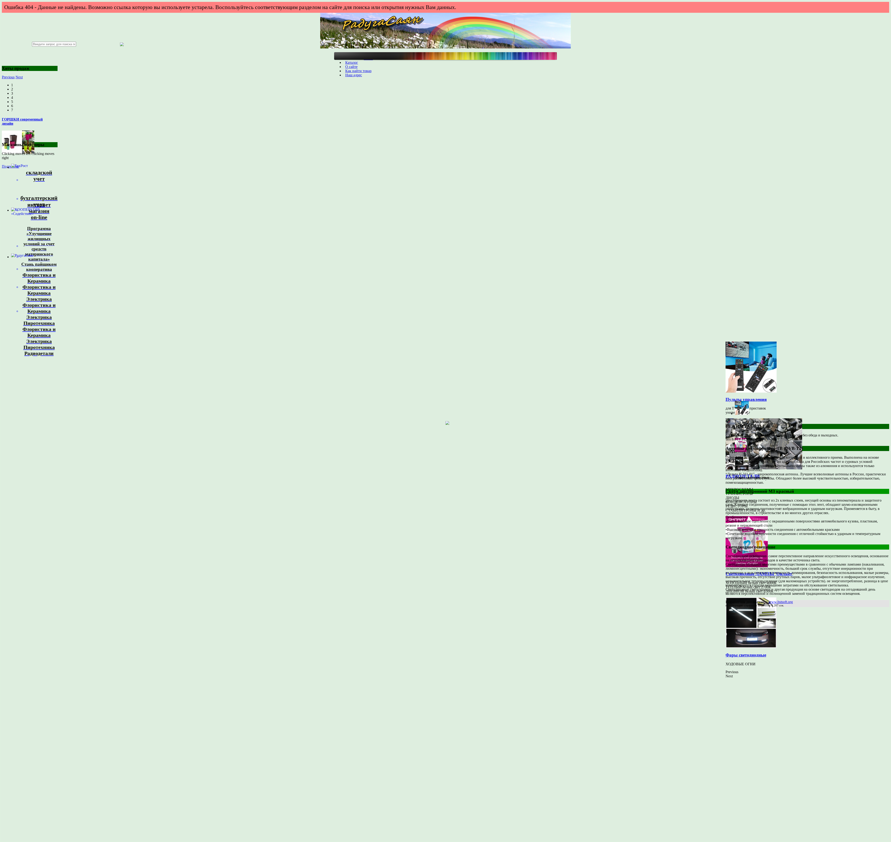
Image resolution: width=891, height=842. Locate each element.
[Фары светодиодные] (751, 647)
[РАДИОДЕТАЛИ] (764, 468)
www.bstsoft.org (780, 602)
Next (19, 77)
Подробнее (10, 166)
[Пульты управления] (751, 391)
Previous (8, 77)
